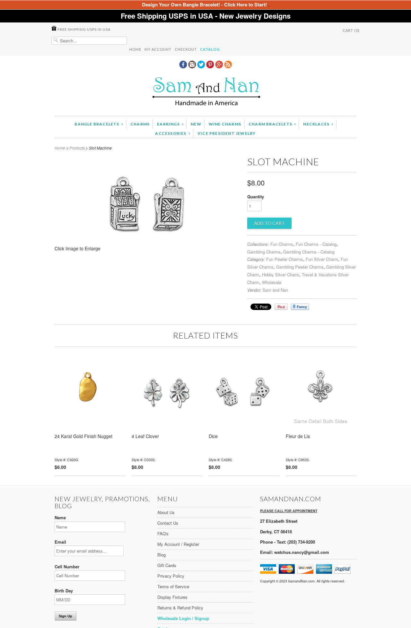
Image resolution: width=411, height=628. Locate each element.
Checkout (186, 49)
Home (135, 49)
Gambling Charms (264, 252)
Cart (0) (351, 30)
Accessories (172, 133)
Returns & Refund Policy (180, 608)
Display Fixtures (172, 597)
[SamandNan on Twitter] (201, 66)
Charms (140, 124)
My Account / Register (178, 544)
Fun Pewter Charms (284, 259)
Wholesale (271, 282)
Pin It (281, 307)
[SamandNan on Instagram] (192, 66)
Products (77, 148)
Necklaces (318, 124)
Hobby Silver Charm (280, 274)
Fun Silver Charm (322, 259)
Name (60, 517)
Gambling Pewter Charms (300, 267)
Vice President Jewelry (226, 133)
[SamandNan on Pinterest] (210, 66)
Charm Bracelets (272, 124)
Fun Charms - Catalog (316, 244)
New (196, 124)
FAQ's (163, 533)
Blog (161, 555)
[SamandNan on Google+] (219, 66)
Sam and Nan (275, 290)
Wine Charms (225, 124)
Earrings (170, 124)
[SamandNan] (205, 92)
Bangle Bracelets (98, 124)
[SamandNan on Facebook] (183, 66)
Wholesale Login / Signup (183, 618)
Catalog (210, 49)
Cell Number (67, 566)
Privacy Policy (170, 576)
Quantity (255, 197)
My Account (157, 49)
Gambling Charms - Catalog (309, 252)
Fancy (300, 307)
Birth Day (64, 591)
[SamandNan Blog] (228, 66)
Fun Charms (281, 244)
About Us (166, 512)
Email (60, 542)
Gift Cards (166, 565)
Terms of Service (173, 586)
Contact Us (167, 523)
